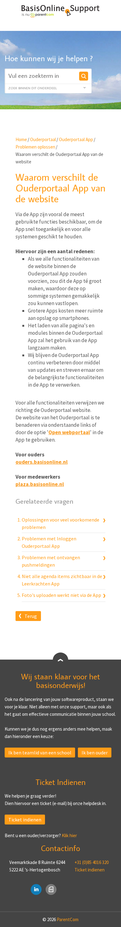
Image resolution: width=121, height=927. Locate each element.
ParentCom (67, 919)
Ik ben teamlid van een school (39, 752)
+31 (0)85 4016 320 (91, 862)
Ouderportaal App (76, 139)
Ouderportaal (43, 139)
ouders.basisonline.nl (42, 462)
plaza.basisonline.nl (40, 484)
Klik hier (69, 835)
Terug (31, 616)
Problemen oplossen (35, 147)
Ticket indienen (24, 819)
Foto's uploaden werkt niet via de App (61, 595)
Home (21, 139)
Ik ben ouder (95, 752)
